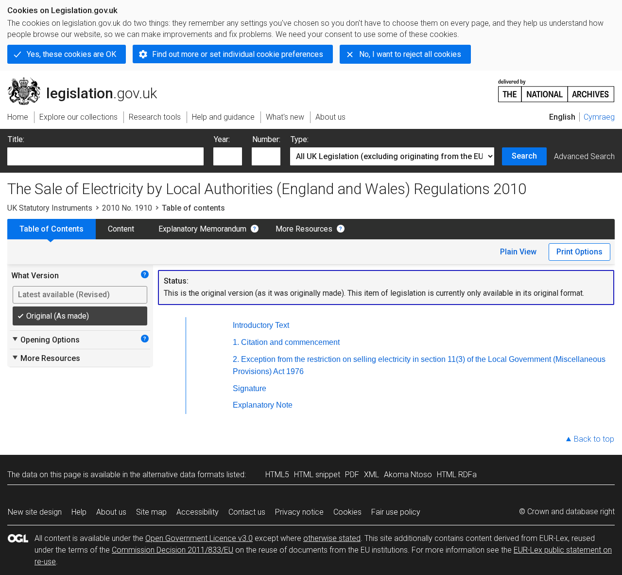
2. (236, 359)
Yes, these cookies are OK (71, 54)
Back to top (594, 439)
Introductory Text (261, 325)
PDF (352, 474)
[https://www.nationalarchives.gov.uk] (556, 87)
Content (121, 229)
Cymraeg (599, 117)
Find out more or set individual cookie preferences (237, 54)
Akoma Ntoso (408, 474)
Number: (266, 139)
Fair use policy (395, 512)
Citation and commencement (290, 342)
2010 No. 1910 (127, 208)
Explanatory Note (263, 405)
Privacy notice (299, 512)
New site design (35, 512)
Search (524, 156)
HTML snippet (317, 474)
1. (236, 342)
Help (78, 512)
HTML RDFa (457, 474)
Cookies (347, 512)
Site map (151, 512)
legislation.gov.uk (88, 81)
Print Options (579, 251)
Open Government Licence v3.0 (199, 538)
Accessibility (197, 512)
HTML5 (277, 474)
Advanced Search (584, 156)
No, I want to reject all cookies (410, 54)
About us (111, 512)
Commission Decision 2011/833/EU (172, 550)
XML (371, 474)
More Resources (304, 229)
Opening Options (45, 339)
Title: (16, 139)
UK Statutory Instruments (49, 208)
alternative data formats (183, 474)
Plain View (518, 251)
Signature (249, 388)
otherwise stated (332, 538)
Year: (222, 139)
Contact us (246, 512)
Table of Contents (51, 229)
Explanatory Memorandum (202, 229)
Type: (300, 139)
